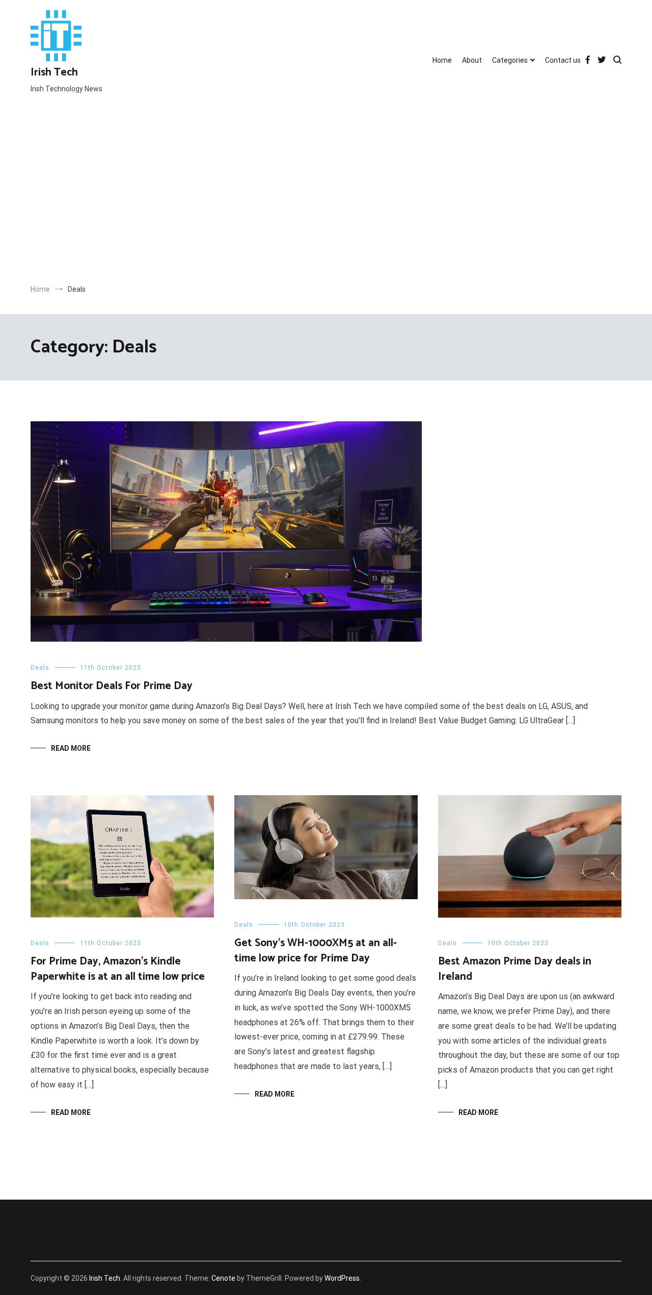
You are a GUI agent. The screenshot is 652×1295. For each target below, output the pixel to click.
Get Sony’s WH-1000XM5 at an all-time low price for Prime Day (315, 950)
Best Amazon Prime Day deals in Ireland (514, 969)
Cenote (223, 1278)
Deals (40, 667)
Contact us (563, 60)
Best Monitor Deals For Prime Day (112, 686)
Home (442, 60)
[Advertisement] (326, 197)
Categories (510, 60)
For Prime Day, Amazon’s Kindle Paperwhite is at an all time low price (118, 969)
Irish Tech (54, 72)
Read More (71, 748)
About (472, 60)
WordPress (342, 1278)
